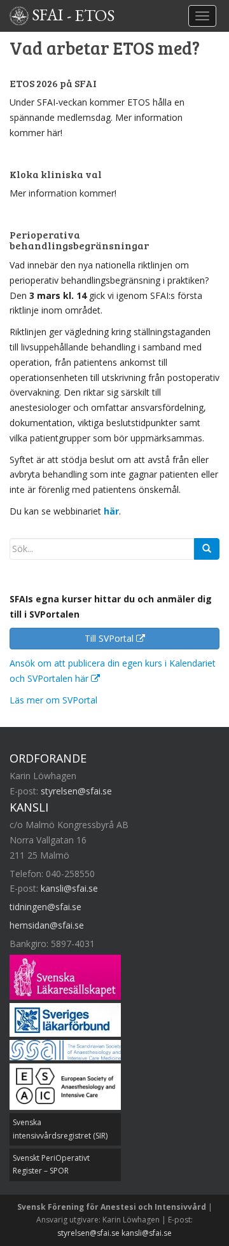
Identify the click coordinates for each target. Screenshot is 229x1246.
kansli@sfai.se (69, 888)
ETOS (94, 14)
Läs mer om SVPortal (53, 700)
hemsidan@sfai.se (47, 925)
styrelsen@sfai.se (76, 791)
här (111, 511)
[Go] (206, 549)
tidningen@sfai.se (45, 907)
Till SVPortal (110, 638)
